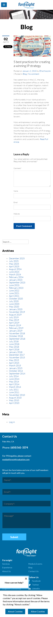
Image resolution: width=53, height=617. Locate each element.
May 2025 (14, 263)
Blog (25, 74)
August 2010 (15, 397)
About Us (6, 571)
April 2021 (14, 295)
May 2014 (14, 381)
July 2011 (14, 389)
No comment (33, 74)
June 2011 (14, 392)
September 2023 (17, 282)
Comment (18, 168)
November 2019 (17, 312)
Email (16, 202)
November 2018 (17, 333)
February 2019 (16, 328)
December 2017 (17, 354)
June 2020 (14, 304)
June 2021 (14, 293)
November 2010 (17, 395)
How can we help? (14, 582)
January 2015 (15, 368)
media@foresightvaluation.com (16, 459)
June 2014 (14, 378)
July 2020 (14, 301)
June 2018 (14, 344)
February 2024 (16, 277)
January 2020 (15, 309)
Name (16, 191)
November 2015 (17, 357)
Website (17, 214)
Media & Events (35, 564)
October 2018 (16, 336)
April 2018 (14, 349)
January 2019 (15, 330)
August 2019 (15, 314)
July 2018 (14, 341)
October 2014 (16, 370)
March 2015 (15, 365)
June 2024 (14, 271)
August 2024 (15, 269)
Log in (12, 422)
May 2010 (14, 400)
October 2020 (16, 298)
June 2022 (14, 290)
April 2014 (14, 384)
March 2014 (15, 387)
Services (6, 564)
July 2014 (14, 376)
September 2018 (17, 338)
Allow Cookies (38, 611)
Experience (7, 567)
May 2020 (14, 306)
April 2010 (14, 403)
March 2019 (15, 325)
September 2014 (17, 373)
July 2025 (14, 261)
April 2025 (14, 266)
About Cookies (15, 611)
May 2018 (14, 346)
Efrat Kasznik (45, 71)
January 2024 (15, 279)
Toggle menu (4, 4)
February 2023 (16, 287)
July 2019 (14, 317)
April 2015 (14, 362)
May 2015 (14, 360)
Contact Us (33, 571)
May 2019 (14, 320)
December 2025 (17, 258)
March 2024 (15, 274)
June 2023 (14, 285)
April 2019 (14, 322)
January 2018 (15, 352)
